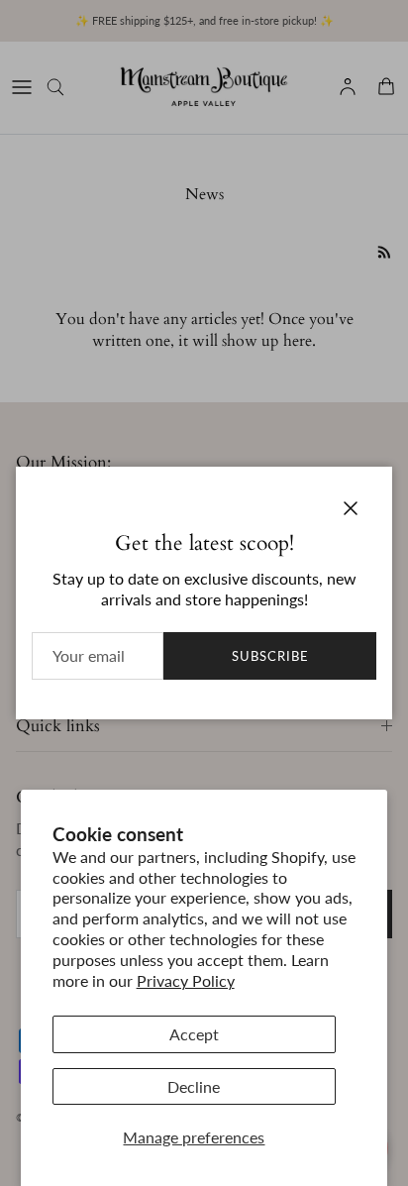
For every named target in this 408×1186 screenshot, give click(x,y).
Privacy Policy (186, 980)
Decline (193, 1086)
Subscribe (270, 656)
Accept (194, 1033)
